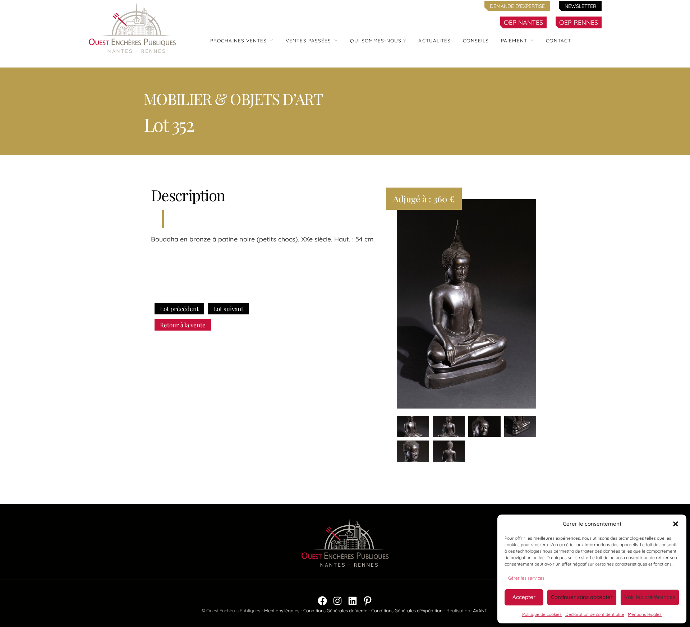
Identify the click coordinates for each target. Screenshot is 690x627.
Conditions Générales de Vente (335, 610)
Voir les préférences (649, 597)
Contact (558, 40)
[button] (675, 523)
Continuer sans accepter (582, 597)
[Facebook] (322, 600)
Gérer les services (526, 578)
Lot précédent (179, 309)
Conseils (476, 40)
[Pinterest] (367, 600)
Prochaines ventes (238, 40)
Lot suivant (228, 309)
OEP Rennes (578, 22)
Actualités (434, 40)
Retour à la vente (183, 325)
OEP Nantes (523, 22)
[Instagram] (337, 600)
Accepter (523, 597)
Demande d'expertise (517, 6)
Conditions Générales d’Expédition (406, 610)
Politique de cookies (542, 614)
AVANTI (480, 610)
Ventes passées (308, 40)
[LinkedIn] (352, 600)
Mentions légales (645, 614)
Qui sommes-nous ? (378, 40)
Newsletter (580, 6)
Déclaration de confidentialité (594, 614)
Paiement (514, 40)
